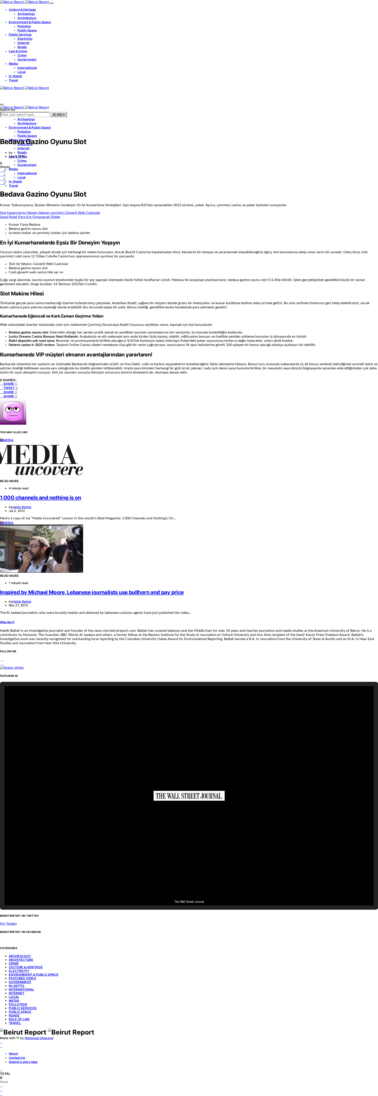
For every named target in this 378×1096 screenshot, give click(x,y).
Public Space (27, 30)
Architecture (27, 18)
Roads (22, 47)
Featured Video (22, 978)
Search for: (8, 110)
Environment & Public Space (30, 22)
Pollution (24, 26)
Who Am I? (7, 622)
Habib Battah (21, 507)
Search (58, 114)
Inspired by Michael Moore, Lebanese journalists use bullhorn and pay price (92, 592)
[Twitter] (1, 1046)
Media (13, 63)
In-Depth (15, 76)
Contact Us (17, 1057)
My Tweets (8, 923)
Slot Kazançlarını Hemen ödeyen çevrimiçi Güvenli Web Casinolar (50, 213)
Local (22, 72)
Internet (23, 43)
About (13, 1053)
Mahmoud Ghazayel (39, 1038)
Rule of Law (19, 1019)
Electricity (25, 38)
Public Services (20, 34)
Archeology (26, 14)
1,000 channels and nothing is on (40, 497)
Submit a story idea (23, 1062)
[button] (179, 894)
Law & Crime (18, 51)
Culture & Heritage (22, 9)
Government (27, 59)
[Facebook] (1, 1042)
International (27, 68)
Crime (22, 55)
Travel (13, 80)
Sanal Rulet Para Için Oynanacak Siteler (30, 217)
